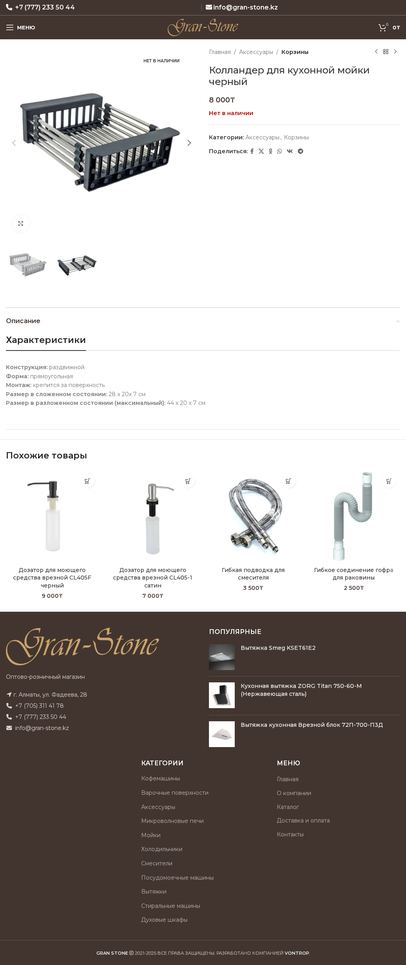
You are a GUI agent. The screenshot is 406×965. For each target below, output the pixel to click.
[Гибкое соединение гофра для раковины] (354, 516)
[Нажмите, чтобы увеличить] (21, 224)
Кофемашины (160, 778)
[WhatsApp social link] (279, 151)
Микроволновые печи (172, 820)
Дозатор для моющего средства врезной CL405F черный (52, 577)
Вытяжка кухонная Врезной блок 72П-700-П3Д (312, 724)
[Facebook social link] (252, 151)
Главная (220, 52)
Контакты (290, 834)
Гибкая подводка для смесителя (253, 574)
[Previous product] (376, 52)
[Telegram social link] (300, 151)
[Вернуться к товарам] (386, 52)
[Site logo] (203, 27)
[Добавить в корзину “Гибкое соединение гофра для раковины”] (389, 481)
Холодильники (161, 849)
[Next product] (395, 52)
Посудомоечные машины (177, 877)
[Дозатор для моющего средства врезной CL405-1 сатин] (153, 516)
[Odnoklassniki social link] (270, 151)
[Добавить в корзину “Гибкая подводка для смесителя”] (289, 481)
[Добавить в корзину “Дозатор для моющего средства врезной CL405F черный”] (88, 481)
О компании (294, 793)
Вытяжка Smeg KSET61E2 (278, 647)
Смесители (156, 863)
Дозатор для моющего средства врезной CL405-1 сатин (152, 577)
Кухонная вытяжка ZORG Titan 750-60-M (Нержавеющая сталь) (301, 689)
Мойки (151, 835)
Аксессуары (256, 52)
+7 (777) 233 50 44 (45, 7)
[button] (14, 143)
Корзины (295, 52)
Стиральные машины (170, 905)
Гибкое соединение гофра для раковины (353, 574)
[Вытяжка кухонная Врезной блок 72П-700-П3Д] (222, 734)
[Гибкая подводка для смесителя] (253, 516)
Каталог (288, 807)
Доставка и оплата (303, 820)
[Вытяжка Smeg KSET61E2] (222, 657)
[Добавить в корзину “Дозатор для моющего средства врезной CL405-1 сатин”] (188, 481)
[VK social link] (289, 151)
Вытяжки (154, 891)
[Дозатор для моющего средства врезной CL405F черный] (52, 516)
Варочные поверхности (175, 792)
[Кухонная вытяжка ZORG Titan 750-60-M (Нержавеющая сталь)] (222, 695)
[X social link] (261, 151)
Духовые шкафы (164, 919)
